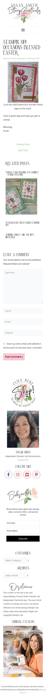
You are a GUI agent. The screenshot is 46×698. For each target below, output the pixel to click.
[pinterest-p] (37, 474)
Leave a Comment (10, 58)
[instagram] (18, 474)
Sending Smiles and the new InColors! (20, 236)
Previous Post (23, 144)
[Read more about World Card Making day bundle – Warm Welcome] (23, 196)
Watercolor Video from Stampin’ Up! (22, 224)
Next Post (23, 150)
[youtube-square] (27, 474)
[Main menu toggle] (23, 30)
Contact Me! (23, 460)
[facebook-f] (9, 474)
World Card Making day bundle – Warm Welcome (22, 173)
